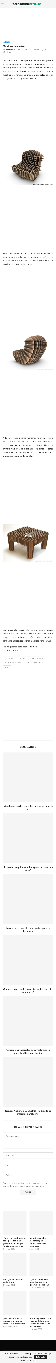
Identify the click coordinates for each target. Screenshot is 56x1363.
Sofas (6, 667)
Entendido (40, 1357)
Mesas (22, 658)
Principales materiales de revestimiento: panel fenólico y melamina (28, 1051)
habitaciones (9, 658)
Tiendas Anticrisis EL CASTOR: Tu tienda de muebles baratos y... (28, 1112)
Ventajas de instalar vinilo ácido (13, 1280)
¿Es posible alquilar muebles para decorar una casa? (28, 869)
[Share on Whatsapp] (30, 737)
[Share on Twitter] (27, 737)
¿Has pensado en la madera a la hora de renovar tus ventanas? (14, 1321)
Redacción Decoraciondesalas (16, 50)
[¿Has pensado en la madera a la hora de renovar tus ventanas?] (15, 1303)
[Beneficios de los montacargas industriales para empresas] (41, 1223)
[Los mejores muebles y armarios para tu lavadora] (28, 899)
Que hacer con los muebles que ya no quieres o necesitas (39, 1282)
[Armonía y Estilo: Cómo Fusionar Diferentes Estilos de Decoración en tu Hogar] (41, 1303)
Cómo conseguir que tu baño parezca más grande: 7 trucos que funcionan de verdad (14, 1242)
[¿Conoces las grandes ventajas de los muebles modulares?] (28, 960)
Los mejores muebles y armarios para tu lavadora (28, 930)
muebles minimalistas (34, 663)
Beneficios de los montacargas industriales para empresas (37, 1242)
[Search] (53, 4)
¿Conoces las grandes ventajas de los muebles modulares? (28, 991)
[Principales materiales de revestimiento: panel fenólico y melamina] (28, 1021)
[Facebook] (23, 1345)
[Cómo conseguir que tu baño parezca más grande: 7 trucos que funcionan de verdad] (15, 1223)
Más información (28, 1360)
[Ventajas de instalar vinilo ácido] (15, 1264)
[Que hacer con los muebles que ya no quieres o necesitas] (28, 777)
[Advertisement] (28, 116)
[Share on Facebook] (25, 737)
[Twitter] (26, 1345)
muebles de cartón (37, 658)
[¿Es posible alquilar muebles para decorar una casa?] (28, 838)
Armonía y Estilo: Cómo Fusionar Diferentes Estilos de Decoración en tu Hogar (40, 1322)
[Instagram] (30, 1345)
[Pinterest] (33, 1345)
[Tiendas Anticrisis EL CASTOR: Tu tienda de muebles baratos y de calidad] (28, 1082)
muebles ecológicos (12, 663)
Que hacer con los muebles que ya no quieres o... (28, 808)
